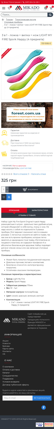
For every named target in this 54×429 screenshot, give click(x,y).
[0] (8, 8)
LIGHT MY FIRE (25, 168)
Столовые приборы (13, 22)
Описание (14, 210)
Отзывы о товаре (27, 215)
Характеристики (40, 210)
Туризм (9, 19)
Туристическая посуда (25, 19)
